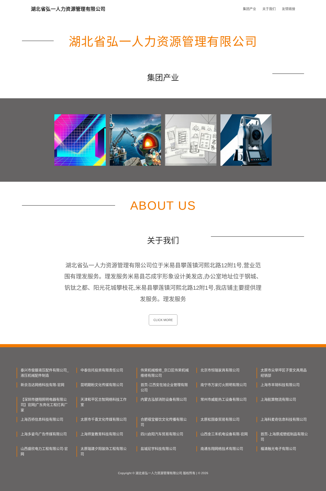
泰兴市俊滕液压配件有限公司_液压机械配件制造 (45, 372)
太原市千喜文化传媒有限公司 (104, 419)
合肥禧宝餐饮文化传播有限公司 (164, 422)
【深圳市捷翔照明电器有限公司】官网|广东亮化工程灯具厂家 (44, 405)
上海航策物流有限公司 (278, 399)
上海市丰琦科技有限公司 (280, 385)
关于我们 (269, 9)
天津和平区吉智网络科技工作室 (104, 402)
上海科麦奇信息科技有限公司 (284, 419)
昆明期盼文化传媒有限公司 (102, 385)
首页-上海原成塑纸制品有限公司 (284, 436)
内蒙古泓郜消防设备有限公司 (164, 399)
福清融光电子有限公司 (278, 449)
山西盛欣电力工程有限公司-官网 (44, 451)
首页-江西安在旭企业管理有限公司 (164, 387)
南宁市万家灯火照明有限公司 (223, 385)
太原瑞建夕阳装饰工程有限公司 (104, 451)
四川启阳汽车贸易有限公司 (162, 434)
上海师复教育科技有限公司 (102, 434)
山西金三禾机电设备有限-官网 (224, 434)
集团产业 (249, 9)
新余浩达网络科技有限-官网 (42, 385)
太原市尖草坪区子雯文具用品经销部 (284, 372)
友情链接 (288, 9)
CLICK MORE (163, 320)
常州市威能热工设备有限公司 (223, 399)
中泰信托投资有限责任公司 (102, 370)
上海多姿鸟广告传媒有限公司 (44, 434)
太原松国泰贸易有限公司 (220, 419)
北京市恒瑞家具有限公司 (220, 370)
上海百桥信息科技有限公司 (42, 419)
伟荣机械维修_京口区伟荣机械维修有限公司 (165, 372)
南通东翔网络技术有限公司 (221, 449)
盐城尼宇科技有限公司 (158, 449)
